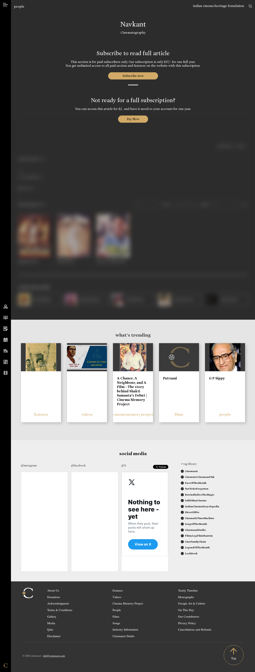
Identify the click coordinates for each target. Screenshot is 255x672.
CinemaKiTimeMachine (199, 518)
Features (118, 590)
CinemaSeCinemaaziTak (199, 476)
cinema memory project (133, 414)
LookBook (191, 553)
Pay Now (133, 119)
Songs (116, 623)
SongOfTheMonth (196, 523)
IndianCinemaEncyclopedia (202, 506)
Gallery (51, 616)
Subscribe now (133, 76)
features (41, 414)
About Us (53, 590)
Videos (117, 597)
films (179, 414)
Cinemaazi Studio (123, 636)
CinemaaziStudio (195, 529)
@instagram (29, 465)
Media (51, 623)
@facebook (78, 465)
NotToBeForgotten (196, 488)
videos (87, 414)
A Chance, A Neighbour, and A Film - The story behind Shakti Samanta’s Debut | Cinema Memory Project (132, 391)
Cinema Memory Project (128, 603)
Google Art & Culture (191, 603)
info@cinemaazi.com (54, 655)
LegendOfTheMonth (197, 547)
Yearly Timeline (188, 590)
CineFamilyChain (195, 541)
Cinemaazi (191, 471)
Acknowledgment (58, 603)
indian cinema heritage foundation (218, 6)
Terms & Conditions (59, 610)
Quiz (50, 629)
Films (116, 616)
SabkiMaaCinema (195, 500)
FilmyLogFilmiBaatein (199, 535)
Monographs (186, 597)
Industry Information (125, 629)
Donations (53, 597)
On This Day (186, 610)
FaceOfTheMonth (195, 482)
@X (123, 465)
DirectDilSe (192, 512)
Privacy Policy (187, 623)
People (117, 610)
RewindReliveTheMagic (199, 494)
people (19, 6)
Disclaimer (54, 636)
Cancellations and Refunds (194, 629)
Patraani (170, 378)
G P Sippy (217, 378)
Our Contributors (188, 616)
